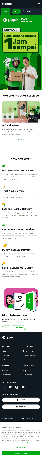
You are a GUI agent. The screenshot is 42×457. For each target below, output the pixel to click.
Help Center (27, 370)
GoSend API (30, 11)
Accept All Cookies (21, 453)
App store (22, 400)
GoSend (5, 11)
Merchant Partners (29, 355)
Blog (16, 11)
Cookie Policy (24, 442)
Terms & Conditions (29, 418)
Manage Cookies (21, 447)
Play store (22, 407)
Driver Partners (28, 351)
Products (5, 355)
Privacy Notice (7, 418)
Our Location (27, 375)
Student (5, 370)
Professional (6, 375)
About (4, 351)
